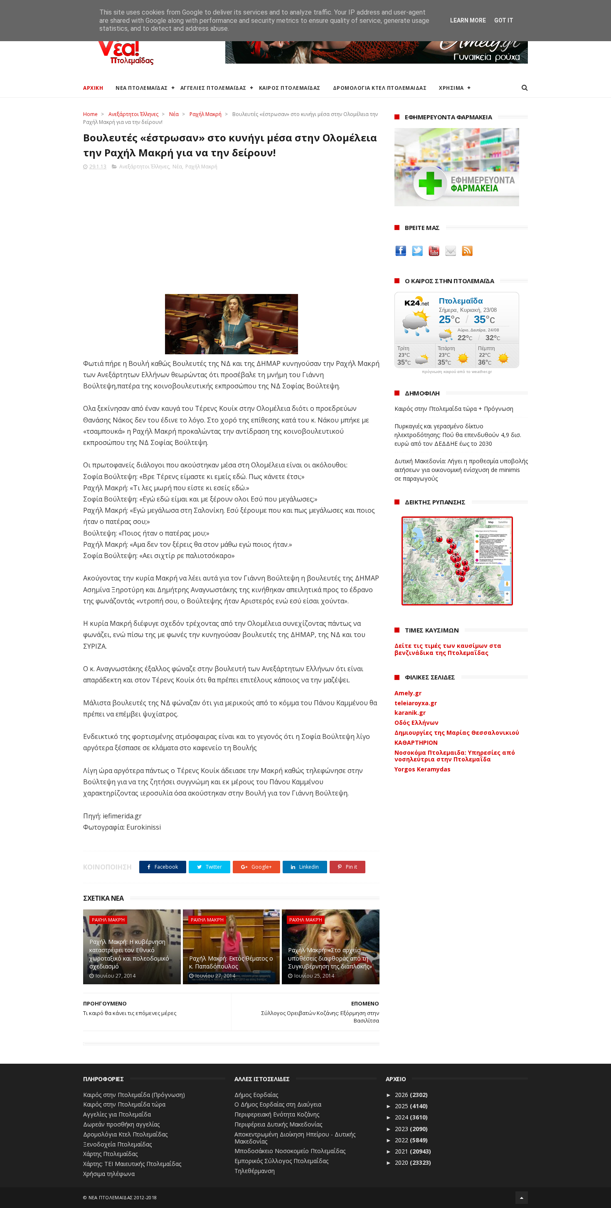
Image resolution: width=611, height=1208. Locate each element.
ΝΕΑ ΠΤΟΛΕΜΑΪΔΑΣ (142, 87)
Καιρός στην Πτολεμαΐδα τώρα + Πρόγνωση (453, 409)
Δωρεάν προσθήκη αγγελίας (121, 1124)
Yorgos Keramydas (422, 769)
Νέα (174, 114)
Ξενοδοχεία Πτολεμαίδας (117, 1144)
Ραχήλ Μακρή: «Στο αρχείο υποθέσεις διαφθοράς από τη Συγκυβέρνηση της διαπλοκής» (330, 958)
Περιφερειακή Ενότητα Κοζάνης (276, 1114)
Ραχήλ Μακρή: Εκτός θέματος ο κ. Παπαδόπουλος (231, 962)
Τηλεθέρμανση (254, 1171)
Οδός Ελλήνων (416, 722)
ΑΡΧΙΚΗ (93, 87)
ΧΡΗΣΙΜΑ (451, 87)
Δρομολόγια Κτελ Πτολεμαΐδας (125, 1134)
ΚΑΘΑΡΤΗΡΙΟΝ (416, 742)
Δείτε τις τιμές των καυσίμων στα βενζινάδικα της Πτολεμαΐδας (447, 649)
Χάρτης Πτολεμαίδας (110, 1154)
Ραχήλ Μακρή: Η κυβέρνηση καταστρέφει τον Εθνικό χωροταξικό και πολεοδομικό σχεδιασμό (129, 954)
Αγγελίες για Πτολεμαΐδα (117, 1114)
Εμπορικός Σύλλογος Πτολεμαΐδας (281, 1161)
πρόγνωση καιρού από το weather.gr (457, 372)
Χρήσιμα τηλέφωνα (109, 1174)
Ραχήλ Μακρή (206, 114)
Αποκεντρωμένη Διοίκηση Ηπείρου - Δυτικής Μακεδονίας (294, 1137)
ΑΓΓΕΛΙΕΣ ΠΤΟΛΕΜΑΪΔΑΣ (213, 87)
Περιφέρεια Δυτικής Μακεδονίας (278, 1124)
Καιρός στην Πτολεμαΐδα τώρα (124, 1104)
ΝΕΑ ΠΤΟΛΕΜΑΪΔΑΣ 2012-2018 (123, 1197)
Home (90, 114)
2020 (402, 1162)
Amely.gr (407, 693)
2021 (402, 1151)
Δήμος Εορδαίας (256, 1095)
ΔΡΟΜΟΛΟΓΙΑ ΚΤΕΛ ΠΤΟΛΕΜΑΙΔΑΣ (380, 87)
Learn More (468, 20)
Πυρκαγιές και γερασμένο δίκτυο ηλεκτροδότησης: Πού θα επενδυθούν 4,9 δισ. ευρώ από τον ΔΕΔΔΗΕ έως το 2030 (457, 434)
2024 (402, 1117)
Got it (503, 20)
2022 (402, 1140)
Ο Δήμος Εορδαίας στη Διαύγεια (277, 1104)
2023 (402, 1129)
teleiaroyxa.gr (415, 703)
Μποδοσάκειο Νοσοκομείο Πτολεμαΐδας (289, 1151)
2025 (402, 1106)
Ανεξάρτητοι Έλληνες (133, 114)
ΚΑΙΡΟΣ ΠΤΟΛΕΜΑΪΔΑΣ (289, 87)
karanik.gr (410, 712)
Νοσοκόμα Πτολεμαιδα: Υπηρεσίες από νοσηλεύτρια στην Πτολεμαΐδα (454, 756)
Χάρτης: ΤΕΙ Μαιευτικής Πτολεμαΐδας (132, 1164)
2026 (402, 1095)
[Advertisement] (231, 229)
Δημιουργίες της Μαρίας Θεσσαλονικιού (456, 732)
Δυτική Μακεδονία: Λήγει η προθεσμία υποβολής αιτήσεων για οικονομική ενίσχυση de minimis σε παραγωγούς (461, 469)
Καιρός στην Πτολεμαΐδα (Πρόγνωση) (134, 1095)
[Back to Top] (521, 1197)
